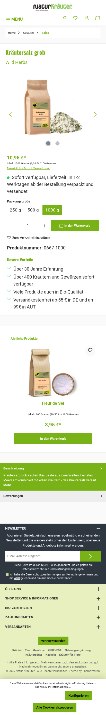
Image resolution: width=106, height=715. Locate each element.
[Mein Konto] (86, 18)
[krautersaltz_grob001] (53, 107)
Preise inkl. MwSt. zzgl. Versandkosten (28, 168)
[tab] (53, 477)
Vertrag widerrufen (53, 641)
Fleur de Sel (53, 403)
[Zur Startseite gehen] (53, 7)
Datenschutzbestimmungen (43, 574)
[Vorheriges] (11, 114)
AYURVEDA (54, 650)
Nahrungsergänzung (78, 650)
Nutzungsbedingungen (69, 569)
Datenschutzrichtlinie (35, 569)
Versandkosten (78, 662)
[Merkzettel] (75, 18)
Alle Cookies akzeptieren (54, 707)
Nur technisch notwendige (40, 695)
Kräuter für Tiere (70, 654)
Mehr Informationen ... (58, 686)
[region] (53, 114)
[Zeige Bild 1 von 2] (48, 143)
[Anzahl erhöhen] (44, 225)
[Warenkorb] (97, 18)
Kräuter (17, 650)
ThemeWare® (91, 671)
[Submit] (90, 556)
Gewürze (39, 650)
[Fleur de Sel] (53, 372)
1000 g (52, 210)
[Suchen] (64, 18)
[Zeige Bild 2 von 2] (58, 143)
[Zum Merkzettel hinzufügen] (90, 351)
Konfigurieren (78, 695)
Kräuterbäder (33, 654)
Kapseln (51, 654)
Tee (27, 650)
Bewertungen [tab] (13, 496)
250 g (15, 210)
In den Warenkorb (53, 439)
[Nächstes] (95, 114)
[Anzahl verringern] (11, 225)
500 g (33, 210)
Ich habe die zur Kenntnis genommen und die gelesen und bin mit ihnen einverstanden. (54, 576)
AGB (17, 578)
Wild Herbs (16, 62)
